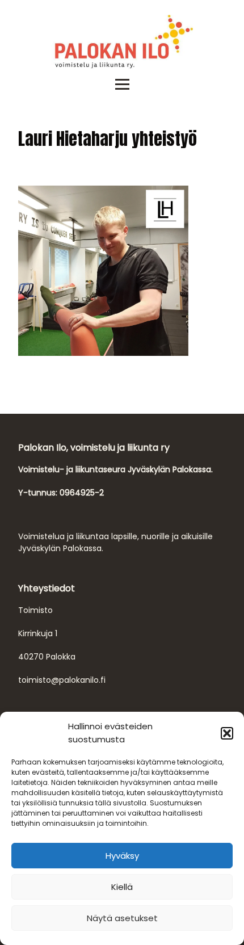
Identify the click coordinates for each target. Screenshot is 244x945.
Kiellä (122, 887)
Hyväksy (122, 856)
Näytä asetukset (122, 918)
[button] (227, 733)
